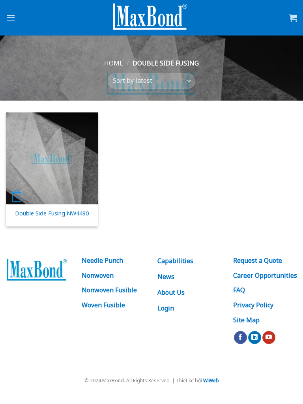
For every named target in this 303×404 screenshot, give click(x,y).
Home (113, 63)
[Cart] (293, 17)
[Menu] (10, 17)
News (165, 276)
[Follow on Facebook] (240, 337)
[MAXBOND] (151, 18)
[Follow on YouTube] (268, 337)
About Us (171, 292)
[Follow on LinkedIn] (254, 337)
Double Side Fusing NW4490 (52, 213)
